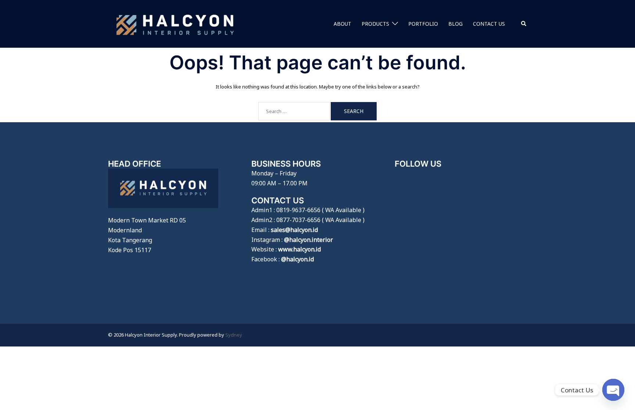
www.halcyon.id (299, 249)
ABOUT (342, 23)
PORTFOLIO (423, 23)
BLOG (455, 23)
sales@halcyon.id (294, 230)
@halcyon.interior (308, 240)
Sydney (233, 334)
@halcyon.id (297, 259)
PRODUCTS (375, 23)
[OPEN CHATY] (613, 390)
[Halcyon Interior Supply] (175, 23)
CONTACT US (489, 23)
